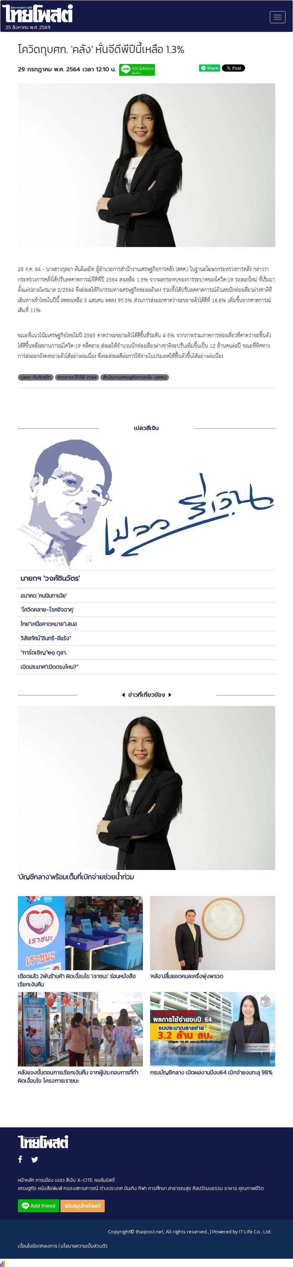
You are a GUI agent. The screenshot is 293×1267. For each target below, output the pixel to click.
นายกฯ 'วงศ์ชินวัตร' (50, 578)
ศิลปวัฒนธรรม (208, 1188)
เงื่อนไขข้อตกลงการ (38, 1246)
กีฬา (142, 1188)
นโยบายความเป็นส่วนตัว (84, 1246)
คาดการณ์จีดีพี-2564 (77, 377)
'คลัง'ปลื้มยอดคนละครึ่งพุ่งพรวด (186, 976)
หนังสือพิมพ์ (50, 1188)
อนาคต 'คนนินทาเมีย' (44, 595)
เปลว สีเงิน (65, 1180)
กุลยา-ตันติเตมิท (35, 377)
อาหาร (230, 1188)
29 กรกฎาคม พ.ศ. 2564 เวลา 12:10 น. (67, 70)
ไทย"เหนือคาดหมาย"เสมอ (49, 623)
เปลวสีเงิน (146, 428)
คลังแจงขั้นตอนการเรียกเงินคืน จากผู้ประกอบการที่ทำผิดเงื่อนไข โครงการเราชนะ (78, 1076)
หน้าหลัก (26, 1180)
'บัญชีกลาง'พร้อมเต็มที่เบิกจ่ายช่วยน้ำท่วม (76, 877)
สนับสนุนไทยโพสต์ (82, 1206)
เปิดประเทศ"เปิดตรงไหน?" (49, 666)
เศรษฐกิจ (27, 1188)
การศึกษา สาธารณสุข (169, 1188)
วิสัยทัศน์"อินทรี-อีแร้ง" (46, 638)
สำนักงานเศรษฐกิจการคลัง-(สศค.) (135, 377)
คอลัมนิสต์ (104, 1180)
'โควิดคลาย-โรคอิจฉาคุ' (47, 609)
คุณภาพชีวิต (251, 1188)
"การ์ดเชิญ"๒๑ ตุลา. (44, 652)
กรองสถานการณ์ (81, 1188)
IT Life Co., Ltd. (255, 1231)
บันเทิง (130, 1188)
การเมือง (45, 1180)
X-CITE (85, 1180)
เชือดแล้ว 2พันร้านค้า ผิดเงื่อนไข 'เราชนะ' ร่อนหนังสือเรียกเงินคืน (77, 980)
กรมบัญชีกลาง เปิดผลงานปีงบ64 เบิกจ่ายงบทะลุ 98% (211, 1072)
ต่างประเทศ (111, 1188)
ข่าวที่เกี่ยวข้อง (146, 695)
